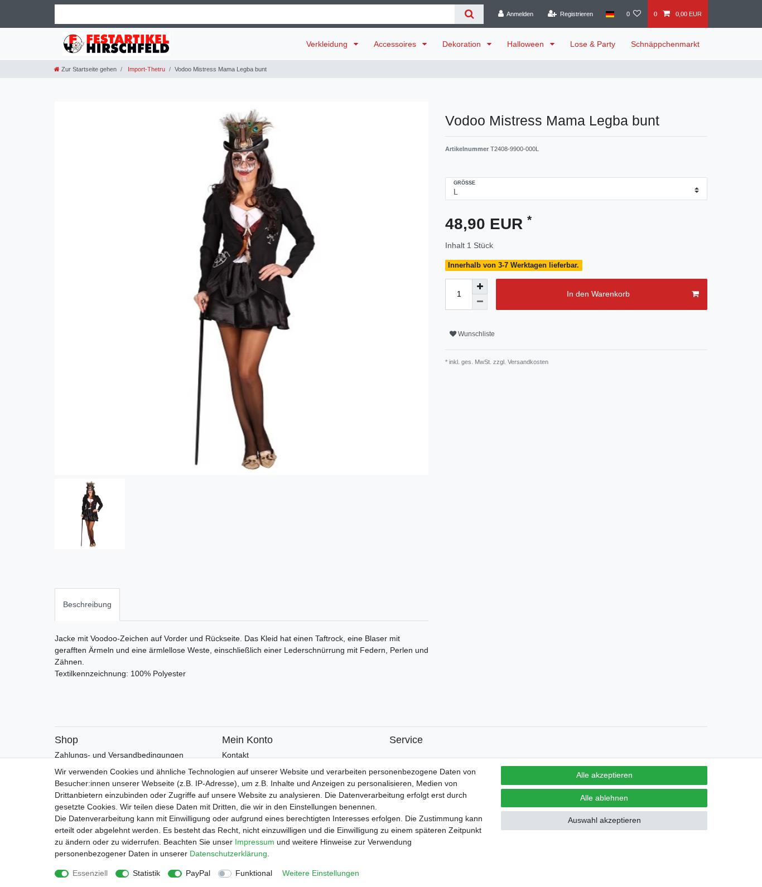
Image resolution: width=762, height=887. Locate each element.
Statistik (146, 873)
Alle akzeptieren (604, 774)
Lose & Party (592, 44)
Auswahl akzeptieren (604, 820)
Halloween (526, 44)
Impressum (254, 841)
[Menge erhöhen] (480, 286)
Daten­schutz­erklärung (228, 853)
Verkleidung (328, 44)
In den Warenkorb (598, 293)
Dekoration (462, 44)
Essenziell (90, 873)
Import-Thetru (145, 69)
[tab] (87, 604)
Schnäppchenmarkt (665, 44)
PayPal (198, 873)
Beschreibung (87, 604)
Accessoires (396, 44)
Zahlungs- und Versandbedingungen (119, 754)
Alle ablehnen (604, 797)
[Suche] (469, 14)
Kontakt (235, 754)
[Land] (609, 14)
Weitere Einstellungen (320, 873)
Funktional (253, 873)
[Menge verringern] (480, 302)
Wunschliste (475, 334)
